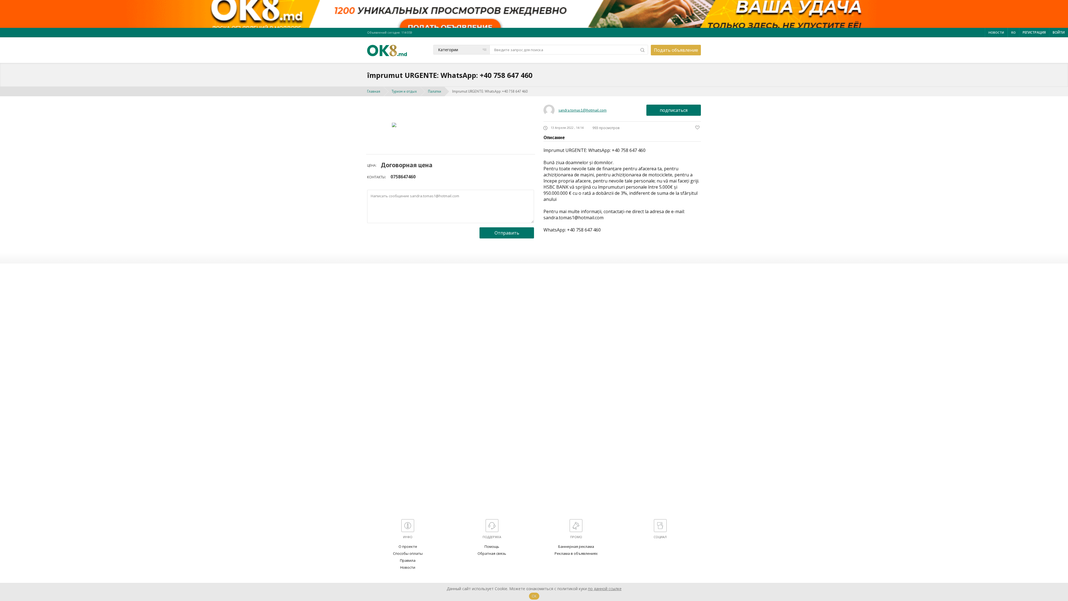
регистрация (1034, 32)
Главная (373, 91)
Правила (408, 560)
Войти (1059, 32)
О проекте (408, 546)
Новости (996, 32)
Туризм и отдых (404, 91)
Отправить (507, 233)
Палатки (434, 91)
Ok (534, 596)
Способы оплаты (408, 553)
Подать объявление (676, 50)
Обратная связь (492, 553)
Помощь (491, 546)
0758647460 (403, 177)
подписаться (674, 110)
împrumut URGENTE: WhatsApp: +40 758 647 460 (490, 91)
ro (1013, 32)
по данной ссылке (605, 588)
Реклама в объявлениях (576, 553)
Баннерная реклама (576, 546)
